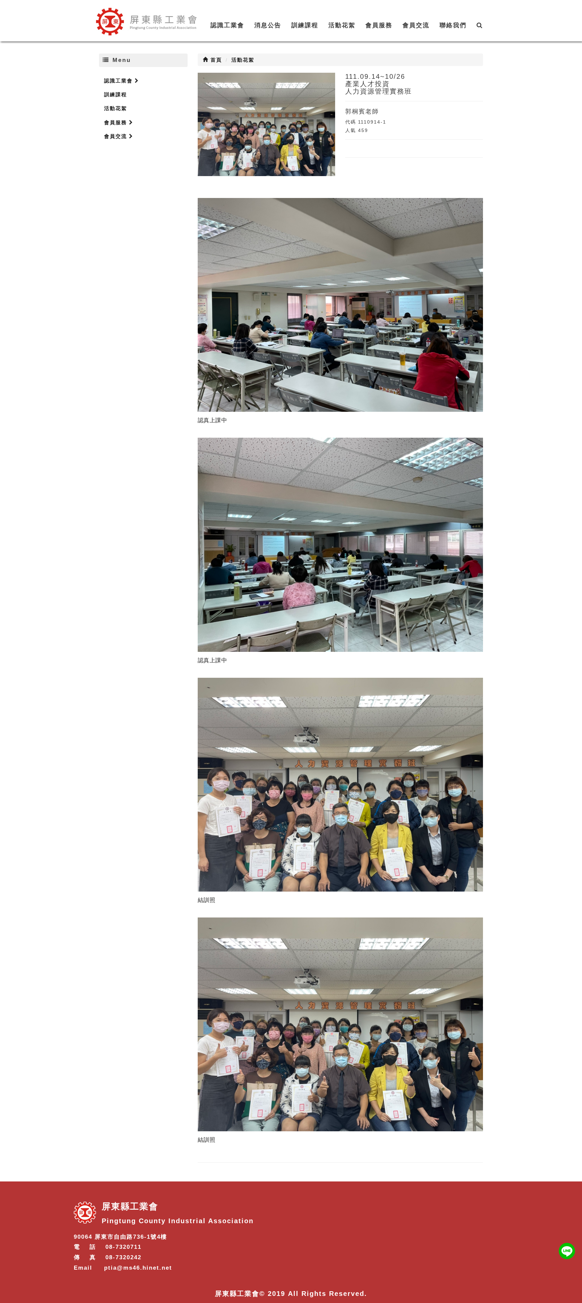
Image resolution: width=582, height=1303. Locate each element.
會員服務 (378, 25)
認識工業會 (227, 25)
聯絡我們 (453, 25)
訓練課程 (304, 25)
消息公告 (267, 25)
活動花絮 (341, 25)
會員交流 (415, 25)
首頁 (215, 60)
